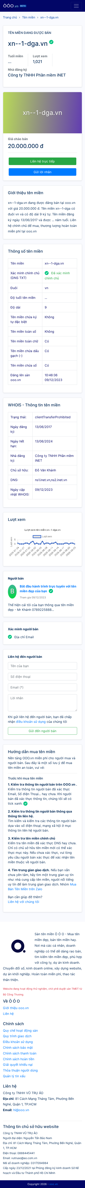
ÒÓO (14, 5)
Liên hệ (8, 1014)
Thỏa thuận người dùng (20, 1070)
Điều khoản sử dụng (18, 1042)
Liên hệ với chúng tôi (23, 902)
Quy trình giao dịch (17, 1036)
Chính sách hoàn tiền (18, 1059)
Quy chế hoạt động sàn (20, 1030)
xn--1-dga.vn (49, 17)
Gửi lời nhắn (42, 172)
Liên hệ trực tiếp (42, 161)
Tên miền (28, 17)
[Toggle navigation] (76, 6)
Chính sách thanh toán (19, 1053)
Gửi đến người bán (42, 731)
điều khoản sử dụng (31, 722)
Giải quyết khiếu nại (18, 1065)
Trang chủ (10, 17)
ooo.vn (53, 1184)
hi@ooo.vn (21, 1110)
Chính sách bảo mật (18, 1048)
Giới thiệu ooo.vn (16, 1008)
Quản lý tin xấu (14, 1076)
